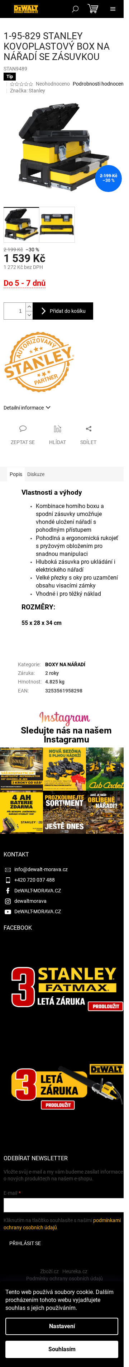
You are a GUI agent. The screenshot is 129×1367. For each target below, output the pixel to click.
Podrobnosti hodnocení (99, 84)
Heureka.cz (74, 1271)
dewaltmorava (30, 901)
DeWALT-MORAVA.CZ (37, 890)
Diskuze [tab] (35, 474)
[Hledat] (75, 9)
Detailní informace (24, 408)
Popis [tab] (16, 474)
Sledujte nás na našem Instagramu (66, 735)
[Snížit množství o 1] (29, 315)
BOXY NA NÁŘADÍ (65, 664)
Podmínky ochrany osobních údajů (64, 1278)
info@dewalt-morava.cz (41, 869)
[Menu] (113, 9)
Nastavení (62, 1326)
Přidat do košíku (68, 311)
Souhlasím (62, 1349)
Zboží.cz (49, 1271)
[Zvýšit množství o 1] (29, 307)
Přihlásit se (25, 1243)
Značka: (27, 90)
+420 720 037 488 (34, 880)
